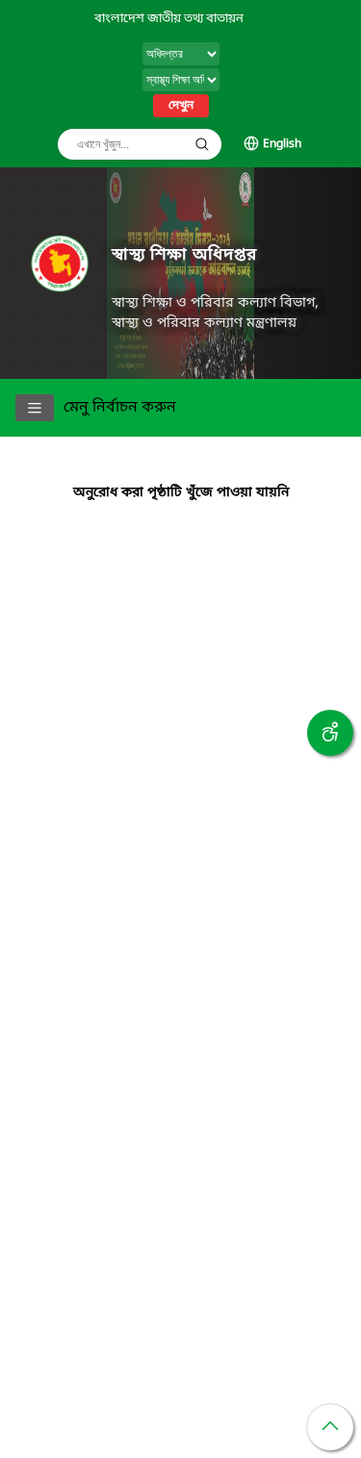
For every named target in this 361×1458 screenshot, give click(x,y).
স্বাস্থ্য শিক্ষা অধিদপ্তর (184, 255)
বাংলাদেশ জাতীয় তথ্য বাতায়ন (169, 19)
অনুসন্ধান (202, 144)
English (282, 144)
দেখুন (180, 105)
